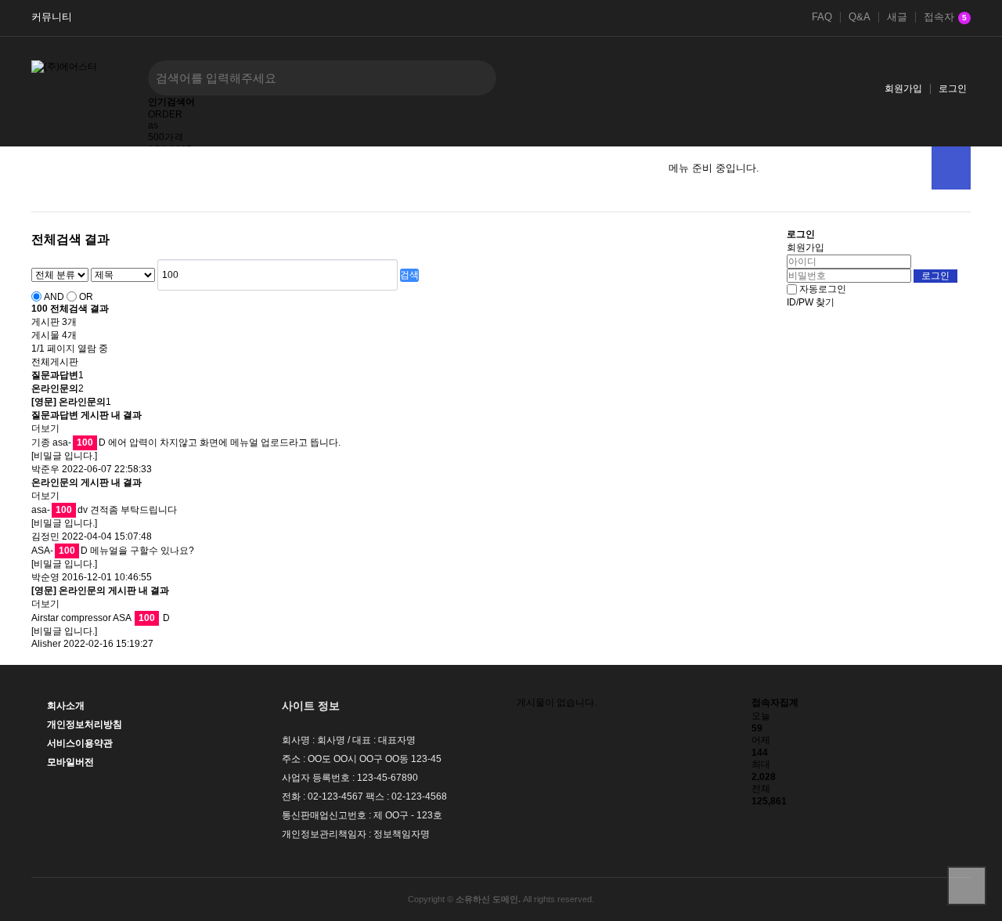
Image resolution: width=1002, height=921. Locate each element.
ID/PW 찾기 (810, 302)
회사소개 (66, 705)
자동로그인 (822, 289)
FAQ (822, 17)
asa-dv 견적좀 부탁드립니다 (104, 509)
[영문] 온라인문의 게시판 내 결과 (100, 590)
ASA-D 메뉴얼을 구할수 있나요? (112, 550)
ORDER (165, 114)
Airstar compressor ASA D (100, 617)
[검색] (472, 78)
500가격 (165, 137)
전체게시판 (54, 361)
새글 (897, 17)
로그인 (953, 88)
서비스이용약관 (80, 743)
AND (54, 296)
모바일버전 (70, 762)
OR (86, 296)
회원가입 (903, 88)
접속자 (945, 17)
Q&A (859, 17)
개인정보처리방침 (84, 724)
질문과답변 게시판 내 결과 (86, 415)
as (153, 125)
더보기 (45, 428)
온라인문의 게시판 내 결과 (86, 482)
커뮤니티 (51, 17)
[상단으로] (966, 885)
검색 (409, 274)
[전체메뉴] (951, 168)
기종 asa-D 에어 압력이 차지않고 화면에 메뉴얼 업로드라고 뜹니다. (186, 442)
